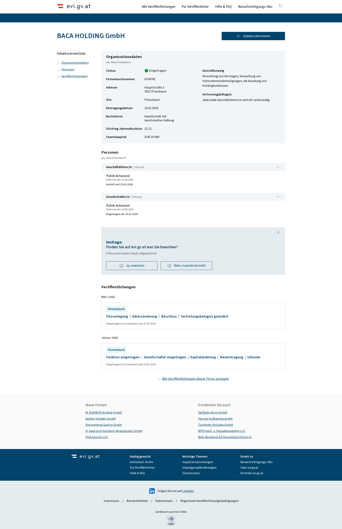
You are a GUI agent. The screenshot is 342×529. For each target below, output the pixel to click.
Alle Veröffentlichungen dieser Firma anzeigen (195, 378)
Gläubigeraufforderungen (199, 467)
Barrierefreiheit (137, 501)
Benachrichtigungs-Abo (255, 6)
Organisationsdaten (75, 63)
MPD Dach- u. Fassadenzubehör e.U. (221, 431)
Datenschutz (191, 473)
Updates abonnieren (256, 36)
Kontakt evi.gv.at (251, 473)
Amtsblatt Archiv (141, 462)
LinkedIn (188, 491)
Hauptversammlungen (197, 462)
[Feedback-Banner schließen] (278, 232)
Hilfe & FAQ (223, 6)
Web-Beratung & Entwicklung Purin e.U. (225, 437)
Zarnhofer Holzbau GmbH (215, 425)
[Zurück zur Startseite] (73, 6)
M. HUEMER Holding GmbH (104, 412)
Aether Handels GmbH (101, 419)
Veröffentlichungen (74, 76)
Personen (67, 69)
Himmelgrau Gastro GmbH (104, 425)
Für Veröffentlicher (195, 6)
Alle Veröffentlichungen (158, 6)
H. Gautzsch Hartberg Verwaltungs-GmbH (114, 431)
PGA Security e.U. (97, 437)
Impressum (111, 501)
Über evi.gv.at (249, 467)
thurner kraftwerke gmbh (215, 419)
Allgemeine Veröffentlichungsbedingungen (209, 501)
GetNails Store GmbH (212, 412)
